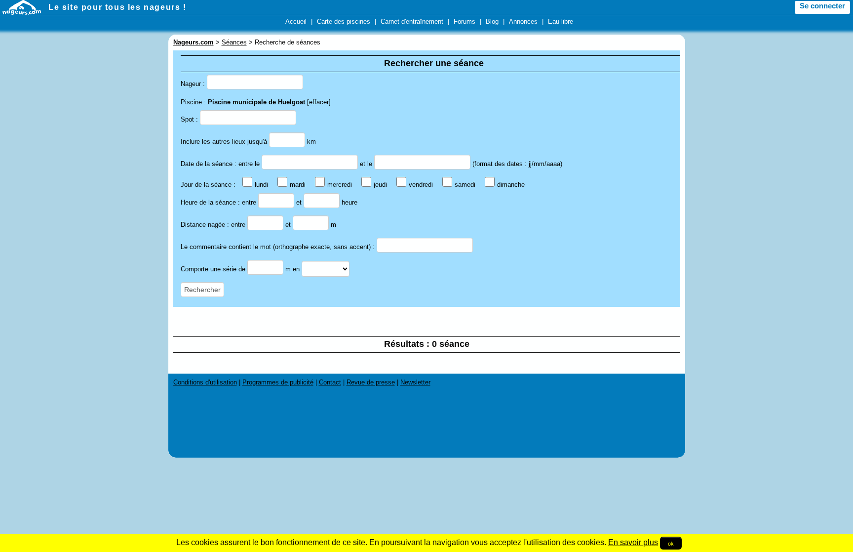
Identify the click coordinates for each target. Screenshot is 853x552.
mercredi (339, 184)
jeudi (380, 184)
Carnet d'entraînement (412, 21)
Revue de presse (371, 382)
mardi (298, 184)
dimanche (511, 184)
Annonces (523, 21)
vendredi (421, 184)
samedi (465, 184)
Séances (234, 42)
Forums (464, 21)
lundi (261, 184)
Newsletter (415, 382)
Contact (330, 382)
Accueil (296, 21)
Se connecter (822, 6)
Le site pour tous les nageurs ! (117, 7)
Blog (492, 21)
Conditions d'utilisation (205, 382)
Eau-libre (560, 21)
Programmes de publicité (277, 382)
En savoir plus (633, 542)
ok (671, 543)
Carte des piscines (343, 21)
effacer (319, 102)
